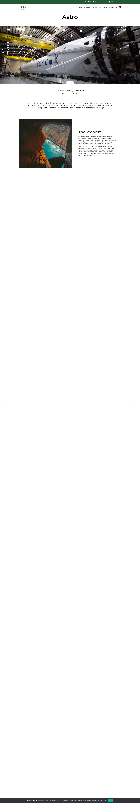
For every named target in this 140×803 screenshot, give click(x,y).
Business (60, 90)
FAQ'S (100, 7)
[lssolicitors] (22, 7)
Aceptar (110, 800)
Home (80, 7)
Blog (105, 7)
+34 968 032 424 (92, 2)
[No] (138, 800)
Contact (111, 7)
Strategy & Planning (75, 90)
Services (94, 7)
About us (87, 7)
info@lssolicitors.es (116, 2)
